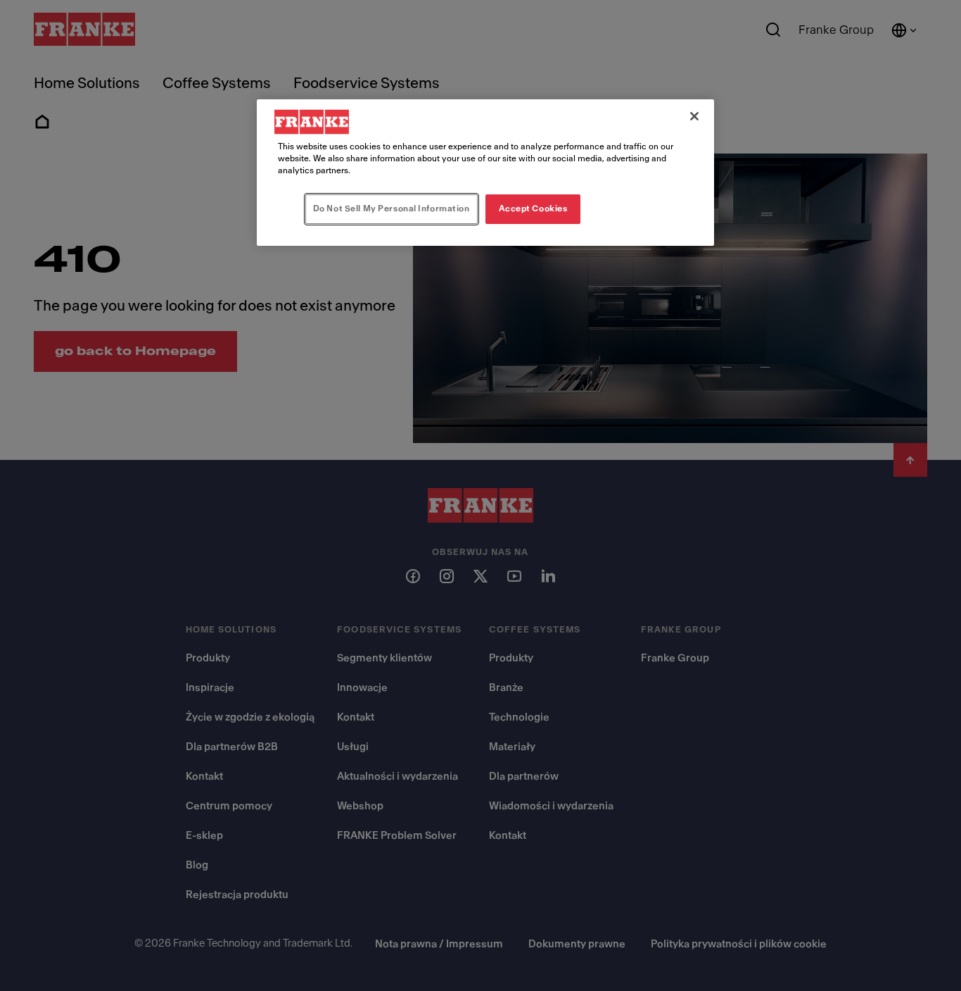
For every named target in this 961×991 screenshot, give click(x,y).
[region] (485, 172)
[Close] (694, 116)
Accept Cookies (533, 208)
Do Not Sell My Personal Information (391, 208)
